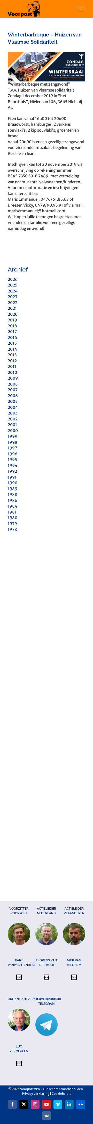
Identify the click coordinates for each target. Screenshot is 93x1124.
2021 (12, 308)
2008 (13, 384)
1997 (12, 448)
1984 (12, 506)
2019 (12, 320)
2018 (12, 325)
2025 (12, 285)
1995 (12, 459)
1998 (12, 442)
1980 (12, 517)
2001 (12, 424)
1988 (12, 494)
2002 (13, 419)
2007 (13, 389)
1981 (12, 512)
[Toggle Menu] (81, 9)
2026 (13, 279)
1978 (12, 529)
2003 (12, 413)
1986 (12, 500)
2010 (12, 372)
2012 (12, 360)
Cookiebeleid (61, 1094)
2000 (13, 430)
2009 (13, 378)
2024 (13, 291)
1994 (12, 465)
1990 (12, 482)
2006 (13, 395)
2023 (12, 296)
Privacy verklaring (35, 1094)
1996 (12, 453)
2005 (13, 401)
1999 (12, 436)
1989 (12, 488)
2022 (12, 302)
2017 (12, 331)
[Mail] (19, 977)
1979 (12, 523)
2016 (12, 337)
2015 (12, 343)
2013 (12, 354)
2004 (13, 407)
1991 (12, 477)
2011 (12, 366)
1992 (12, 471)
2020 (13, 314)
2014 (12, 349)
